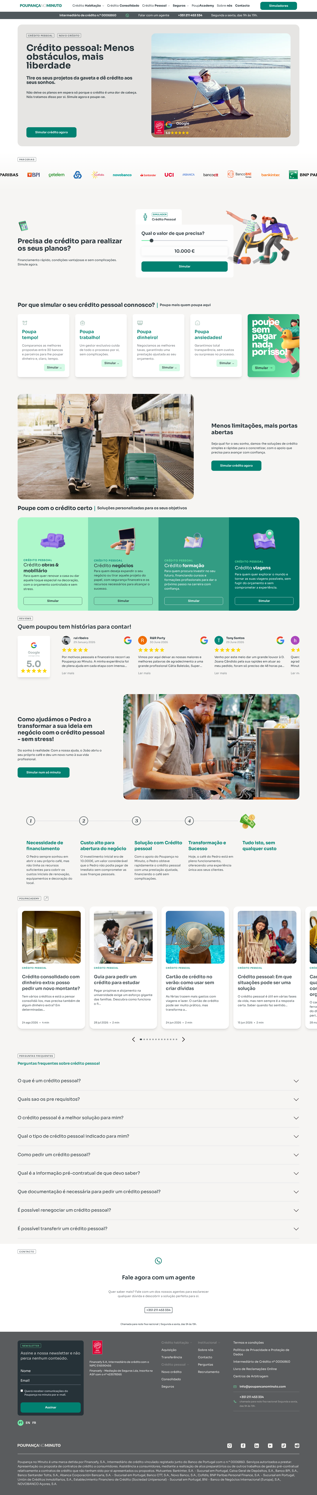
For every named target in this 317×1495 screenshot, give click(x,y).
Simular (184, 266)
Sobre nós (205, 1350)
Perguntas (205, 1364)
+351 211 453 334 (190, 15)
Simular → (54, 367)
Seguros (167, 1386)
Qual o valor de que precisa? (172, 233)
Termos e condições (248, 1343)
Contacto (205, 1357)
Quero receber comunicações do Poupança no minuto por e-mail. (46, 1392)
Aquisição (168, 1350)
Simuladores (278, 6)
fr (34, 1423)
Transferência (171, 1357)
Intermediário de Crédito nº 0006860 (261, 1362)
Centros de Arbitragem (250, 1376)
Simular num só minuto (43, 772)
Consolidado (171, 1379)
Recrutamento (208, 1372)
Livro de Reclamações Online (255, 1369)
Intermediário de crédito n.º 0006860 (87, 15)
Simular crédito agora (51, 132)
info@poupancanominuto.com (263, 1386)
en (28, 1423)
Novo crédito (171, 1372)
